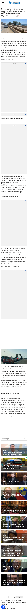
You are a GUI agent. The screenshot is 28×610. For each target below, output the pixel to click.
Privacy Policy (12, 597)
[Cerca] (25, 2)
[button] (3, 606)
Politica (13, 16)
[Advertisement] (14, 334)
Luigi (19, 16)
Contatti (12, 608)
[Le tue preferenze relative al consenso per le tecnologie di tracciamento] (26, 457)
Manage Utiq (19, 597)
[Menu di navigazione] (3, 2)
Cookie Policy (4, 597)
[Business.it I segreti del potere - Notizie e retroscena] (14, 2)
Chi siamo (4, 608)
